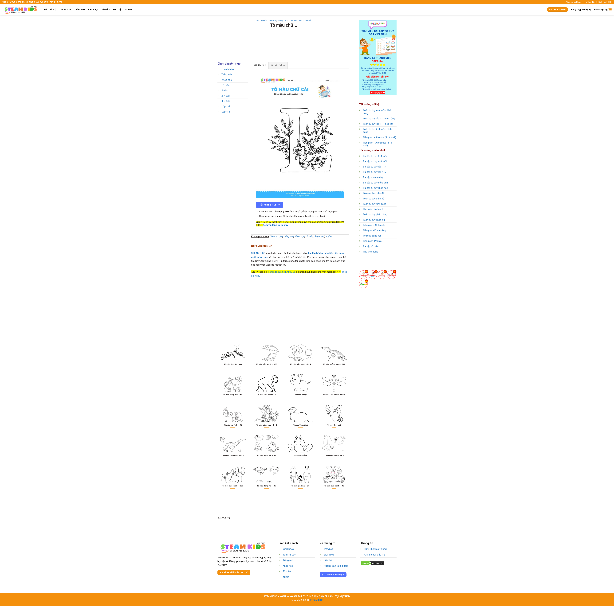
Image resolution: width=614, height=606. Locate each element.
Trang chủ (329, 549)
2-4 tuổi (225, 95)
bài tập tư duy (315, 253)
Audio (224, 90)
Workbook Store (573, 2)
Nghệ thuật (284, 21)
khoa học (299, 236)
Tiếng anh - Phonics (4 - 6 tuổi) (379, 137)
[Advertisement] (283, 49)
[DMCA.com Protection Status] (372, 563)
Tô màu (225, 85)
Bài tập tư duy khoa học (375, 187)
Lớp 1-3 (225, 106)
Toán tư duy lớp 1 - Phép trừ (378, 123)
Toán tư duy (227, 69)
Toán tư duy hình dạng (374, 203)
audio (328, 236)
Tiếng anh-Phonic (372, 241)
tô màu (309, 236)
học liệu (328, 253)
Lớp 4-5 (225, 111)
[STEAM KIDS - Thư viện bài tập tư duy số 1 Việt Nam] (20, 9)
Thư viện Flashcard (373, 209)
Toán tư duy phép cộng (375, 214)
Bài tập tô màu (370, 246)
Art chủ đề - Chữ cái (266, 21)
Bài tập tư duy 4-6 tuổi (375, 161)
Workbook (288, 549)
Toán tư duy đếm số (373, 198)
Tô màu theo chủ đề (301, 21)
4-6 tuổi (225, 101)
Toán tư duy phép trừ (374, 219)
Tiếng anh (226, 74)
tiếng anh (288, 236)
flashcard (319, 236)
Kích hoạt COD (605, 2)
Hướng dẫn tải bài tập (336, 565)
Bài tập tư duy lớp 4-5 (374, 172)
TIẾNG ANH (79, 9)
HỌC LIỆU (117, 9)
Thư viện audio (370, 251)
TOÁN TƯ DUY (64, 9)
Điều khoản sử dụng (375, 549)
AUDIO (128, 9)
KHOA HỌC (93, 9)
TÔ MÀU (106, 9)
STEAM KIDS (258, 253)
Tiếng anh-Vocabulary (374, 230)
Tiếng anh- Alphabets (374, 225)
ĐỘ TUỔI (48, 9)
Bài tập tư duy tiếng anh (375, 182)
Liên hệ (328, 560)
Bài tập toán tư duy (373, 177)
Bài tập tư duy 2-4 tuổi (375, 156)
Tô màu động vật (372, 235)
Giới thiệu (329, 554)
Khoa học (226, 79)
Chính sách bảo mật (375, 554)
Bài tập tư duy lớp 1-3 (374, 166)
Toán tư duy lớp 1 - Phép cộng (379, 118)
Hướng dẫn (590, 2)
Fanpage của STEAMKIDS (281, 271)
